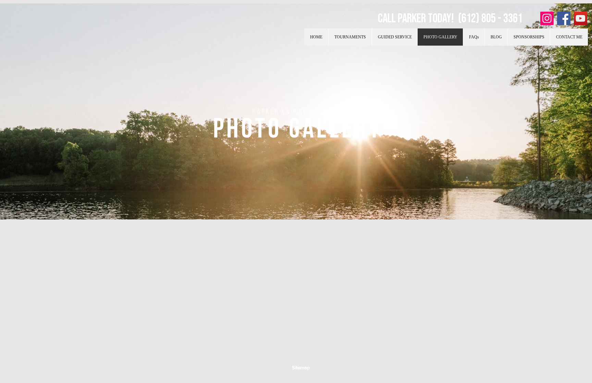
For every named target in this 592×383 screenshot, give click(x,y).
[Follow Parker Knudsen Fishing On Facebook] (563, 18)
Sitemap (301, 367)
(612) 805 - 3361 (490, 18)
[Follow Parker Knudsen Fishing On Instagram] (547, 18)
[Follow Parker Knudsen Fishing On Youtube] (580, 18)
